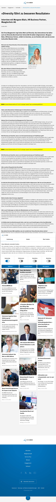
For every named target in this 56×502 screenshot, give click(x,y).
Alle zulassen (46, 266)
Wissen (28, 460)
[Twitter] (25, 473)
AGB (39, 488)
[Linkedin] (30, 473)
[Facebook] (21, 473)
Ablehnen (10, 266)
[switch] (21, 261)
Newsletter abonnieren (29, 481)
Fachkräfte (18, 7)
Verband (28, 466)
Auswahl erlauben (28, 266)
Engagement (11, 7)
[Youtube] (34, 473)
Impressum (14, 488)
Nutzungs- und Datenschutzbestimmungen (27, 488)
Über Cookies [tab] (46, 239)
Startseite (4, 7)
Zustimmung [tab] (10, 239)
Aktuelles (28, 450)
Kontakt (42, 488)
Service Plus (28, 457)
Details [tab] (28, 239)
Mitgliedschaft (28, 453)
